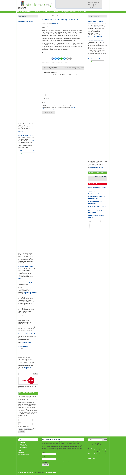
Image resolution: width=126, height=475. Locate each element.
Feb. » (93, 458)
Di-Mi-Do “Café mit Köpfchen (95, 36)
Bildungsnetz (82, 11)
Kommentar (45, 78)
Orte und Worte (71, 11)
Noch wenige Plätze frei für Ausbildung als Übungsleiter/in (49, 68)
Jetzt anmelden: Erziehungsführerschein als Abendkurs (74, 68)
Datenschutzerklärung (23, 428)
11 (91, 450)
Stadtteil (28, 11)
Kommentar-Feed (24, 445)
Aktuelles (20, 11)
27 (97, 453)
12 (94, 450)
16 (105, 450)
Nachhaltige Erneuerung (57, 11)
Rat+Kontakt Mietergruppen (30, 292)
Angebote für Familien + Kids (96, 40)
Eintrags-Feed (23, 444)
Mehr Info (20, 131)
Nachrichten (59, 62)
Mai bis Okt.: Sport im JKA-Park (26, 135)
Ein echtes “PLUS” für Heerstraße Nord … (94, 5)
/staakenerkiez (28, 293)
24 (89, 453)
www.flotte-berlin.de (28, 368)
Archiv (19, 450)
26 (94, 453)
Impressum (21, 452)
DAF (52, 62)
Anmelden (22, 442)
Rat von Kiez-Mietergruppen (25, 282)
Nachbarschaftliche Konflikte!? (26, 334)
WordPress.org (23, 447)
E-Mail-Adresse (45, 98)
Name (43, 95)
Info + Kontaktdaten (26, 342)
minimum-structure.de (50, 472)
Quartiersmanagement (40, 11)
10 (89, 450)
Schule (65, 62)
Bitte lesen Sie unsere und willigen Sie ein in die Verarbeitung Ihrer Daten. (27, 428)
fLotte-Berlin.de (27, 367)
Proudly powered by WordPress (25, 472)
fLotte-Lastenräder (23, 346)
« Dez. (89, 458)
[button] (53, 59)
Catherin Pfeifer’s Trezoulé (25, 21)
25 (91, 453)
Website (43, 102)
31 (89, 455)
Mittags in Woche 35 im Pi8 (95, 21)
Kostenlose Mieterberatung (25, 266)
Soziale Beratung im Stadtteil (26, 151)
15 (102, 450)
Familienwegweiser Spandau (96, 58)
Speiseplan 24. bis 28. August (96, 27)
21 (99, 451)
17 (89, 451)
